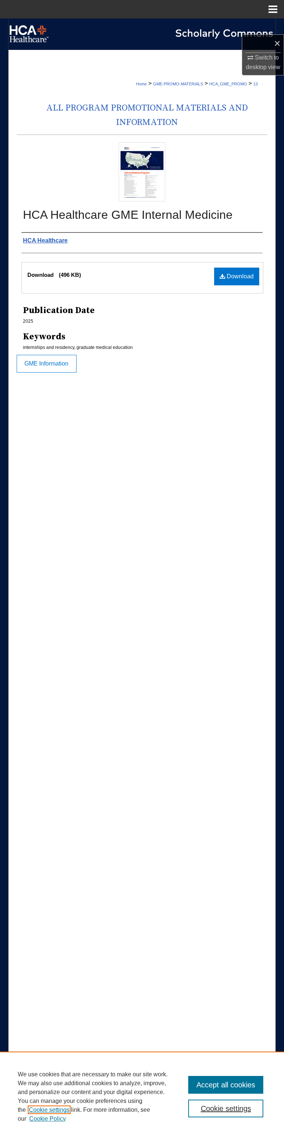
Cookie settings (49, 1110)
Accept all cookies (225, 1085)
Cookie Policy (47, 1118)
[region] (142, 1096)
